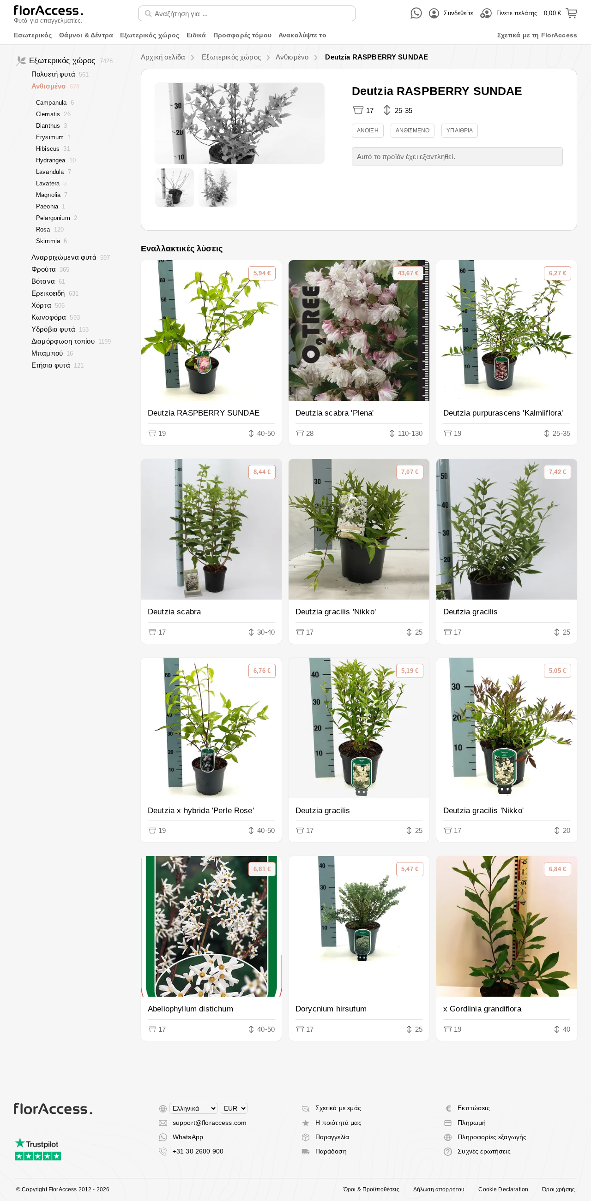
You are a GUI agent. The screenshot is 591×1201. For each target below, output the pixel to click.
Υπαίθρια (459, 130)
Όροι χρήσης (558, 1189)
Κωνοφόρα (55, 317)
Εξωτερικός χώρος (150, 35)
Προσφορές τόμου (242, 35)
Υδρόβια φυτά (60, 329)
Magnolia (52, 194)
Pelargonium (56, 217)
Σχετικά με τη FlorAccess (537, 35)
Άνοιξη (368, 130)
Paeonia (50, 206)
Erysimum (53, 137)
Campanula (55, 102)
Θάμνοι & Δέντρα (86, 35)
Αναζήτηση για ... (169, 5)
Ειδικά (196, 35)
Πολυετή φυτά (60, 74)
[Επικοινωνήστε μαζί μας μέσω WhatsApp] (416, 13)
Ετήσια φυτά (57, 365)
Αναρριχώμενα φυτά (70, 257)
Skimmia (51, 241)
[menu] (295, 35)
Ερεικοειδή (54, 293)
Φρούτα (50, 269)
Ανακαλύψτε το (302, 35)
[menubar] (295, 35)
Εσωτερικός (33, 35)
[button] (239, 123)
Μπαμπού (52, 353)
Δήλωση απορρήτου (439, 1189)
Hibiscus (53, 148)
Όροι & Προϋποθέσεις (371, 1189)
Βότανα (48, 281)
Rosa (50, 229)
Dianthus (51, 125)
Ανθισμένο (55, 86)
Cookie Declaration (503, 1189)
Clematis (53, 114)
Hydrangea (56, 160)
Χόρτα (48, 305)
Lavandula (53, 171)
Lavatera (51, 183)
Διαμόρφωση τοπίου (71, 341)
